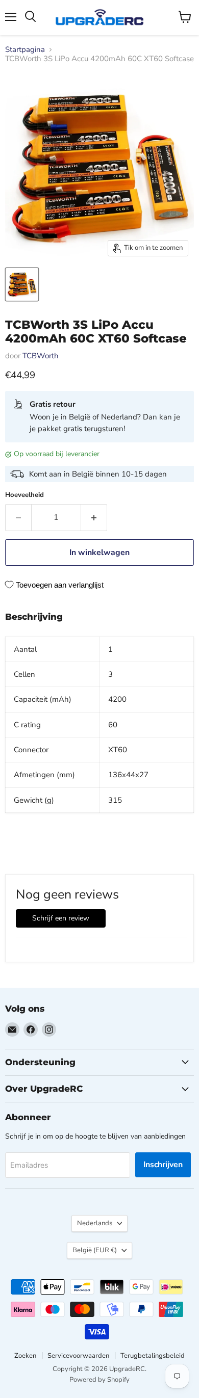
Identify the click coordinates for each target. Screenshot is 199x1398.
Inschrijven (163, 1164)
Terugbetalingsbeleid (152, 1355)
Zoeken (25, 1355)
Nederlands (94, 1223)
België (94, 1250)
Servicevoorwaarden (78, 1355)
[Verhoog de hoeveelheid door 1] (94, 517)
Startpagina (25, 49)
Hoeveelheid (24, 495)
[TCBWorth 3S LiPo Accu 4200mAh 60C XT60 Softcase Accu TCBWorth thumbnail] (22, 284)
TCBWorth (40, 356)
